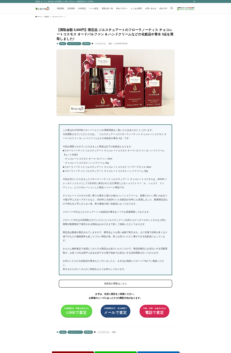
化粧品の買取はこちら (115, 283)
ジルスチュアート (74, 43)
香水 (110, 43)
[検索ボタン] (172, 8)
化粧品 (62, 43)
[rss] (194, 1)
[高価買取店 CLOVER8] (42, 8)
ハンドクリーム (100, 43)
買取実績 (86, 43)
